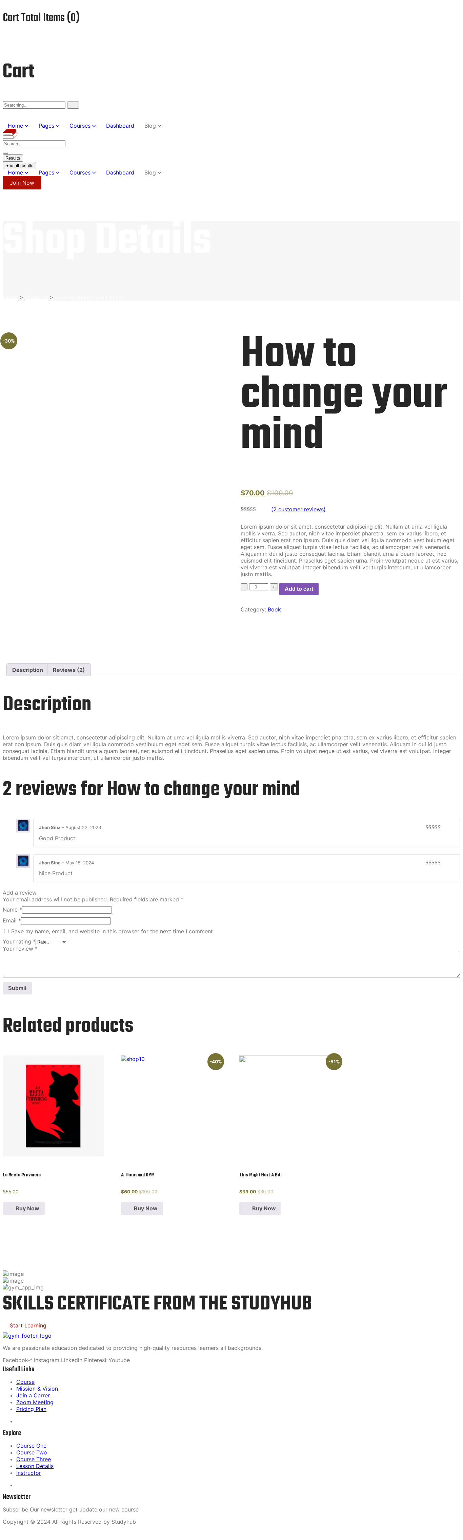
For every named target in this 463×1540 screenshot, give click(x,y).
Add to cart (299, 589)
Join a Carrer (33, 1395)
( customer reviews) (298, 509)
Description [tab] (27, 669)
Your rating (19, 941)
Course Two (31, 1452)
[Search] (73, 105)
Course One (31, 1445)
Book (274, 609)
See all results (19, 165)
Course (25, 1381)
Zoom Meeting (35, 1402)
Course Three (33, 1459)
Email (12, 920)
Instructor (28, 1472)
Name (12, 909)
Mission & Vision (37, 1388)
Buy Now (27, 1208)
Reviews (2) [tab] (69, 669)
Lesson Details (35, 1466)
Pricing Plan (31, 1409)
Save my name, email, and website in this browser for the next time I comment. (112, 931)
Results (12, 158)
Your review (20, 948)
